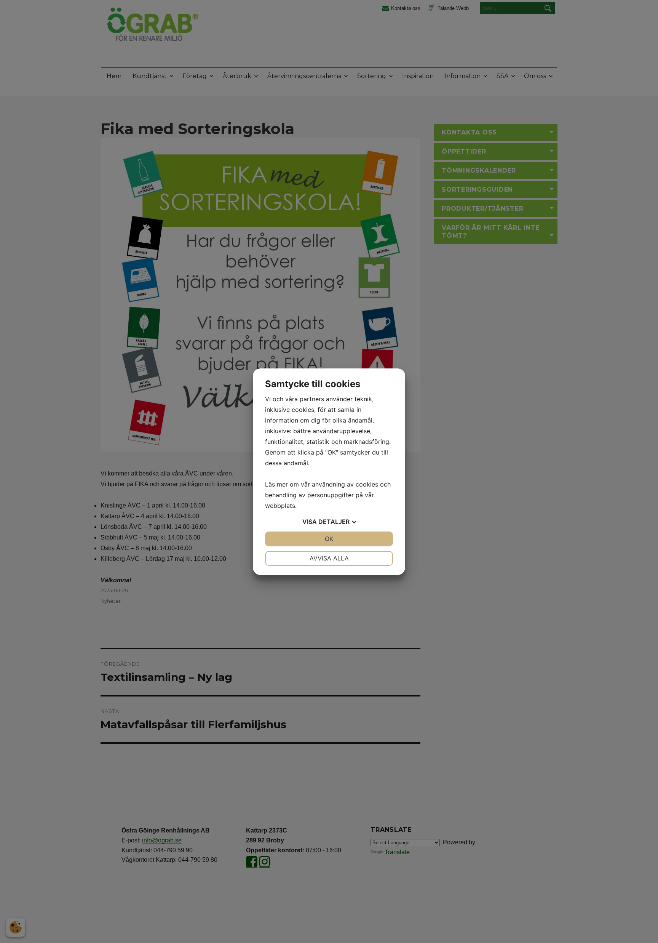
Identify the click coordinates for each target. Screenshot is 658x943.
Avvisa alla (329, 558)
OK (329, 539)
